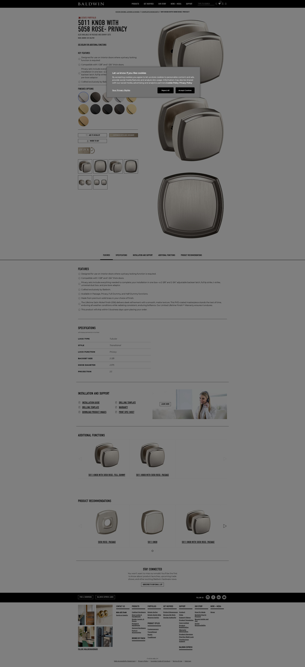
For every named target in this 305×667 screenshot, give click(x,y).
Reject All (166, 90)
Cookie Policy (172, 83)
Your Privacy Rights (121, 90)
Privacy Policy (185, 83)
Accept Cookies (185, 90)
